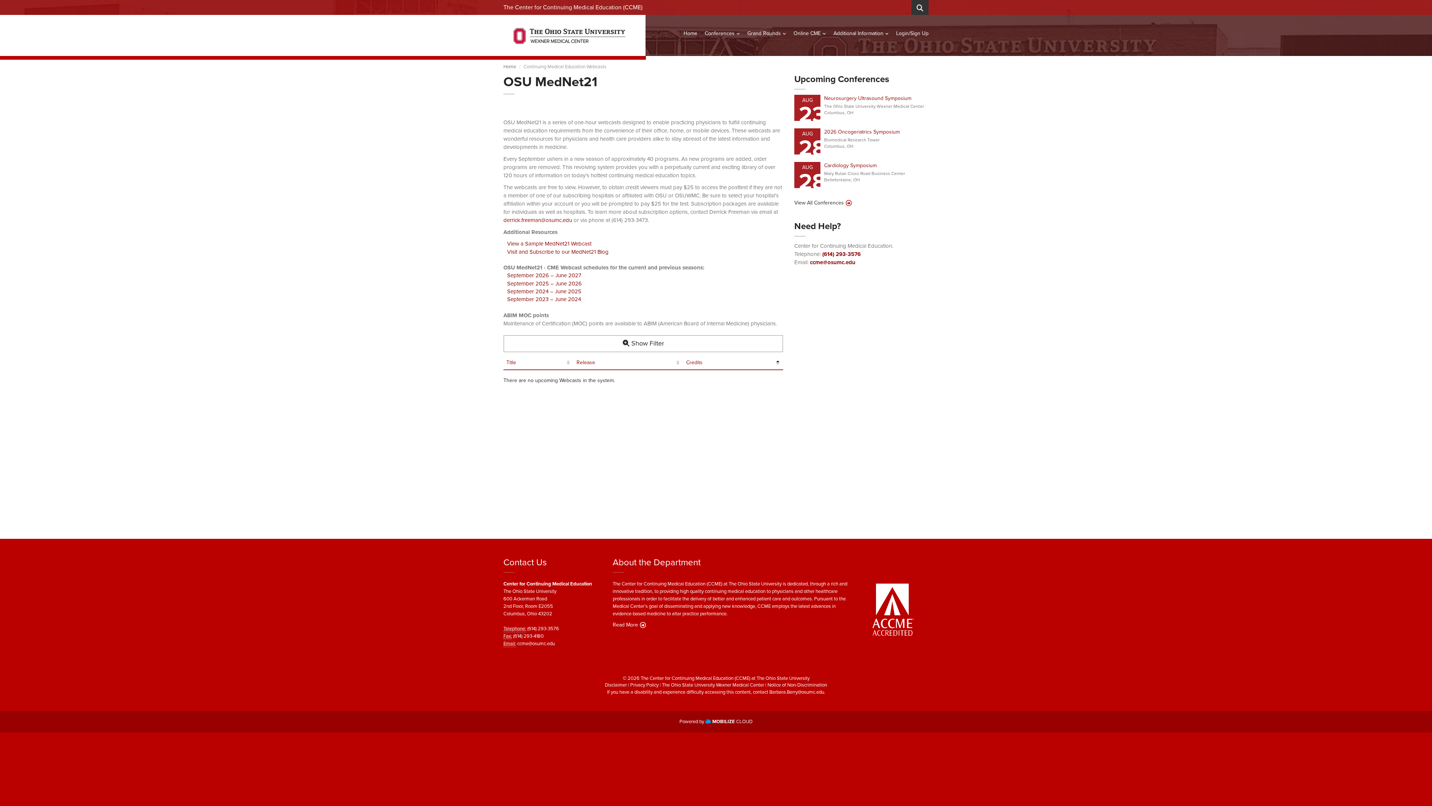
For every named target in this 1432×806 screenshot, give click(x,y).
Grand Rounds (764, 33)
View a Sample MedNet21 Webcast (549, 244)
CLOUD (732, 721)
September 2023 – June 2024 (544, 299)
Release (586, 362)
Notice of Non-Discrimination (797, 684)
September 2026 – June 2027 (544, 275)
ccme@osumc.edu (832, 262)
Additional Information (858, 33)
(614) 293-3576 (841, 254)
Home (690, 33)
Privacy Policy (644, 684)
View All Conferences (819, 203)
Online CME (807, 33)
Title (511, 362)
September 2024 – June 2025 (544, 291)
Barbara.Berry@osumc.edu (796, 692)
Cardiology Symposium (850, 165)
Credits (694, 362)
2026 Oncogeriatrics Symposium (862, 132)
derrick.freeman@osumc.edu (537, 220)
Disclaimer (616, 684)
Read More (625, 625)
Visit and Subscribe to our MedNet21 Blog (558, 252)
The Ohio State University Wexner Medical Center (713, 684)
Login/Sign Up (912, 33)
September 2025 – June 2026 (544, 283)
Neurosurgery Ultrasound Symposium (867, 98)
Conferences (720, 33)
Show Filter (646, 343)
